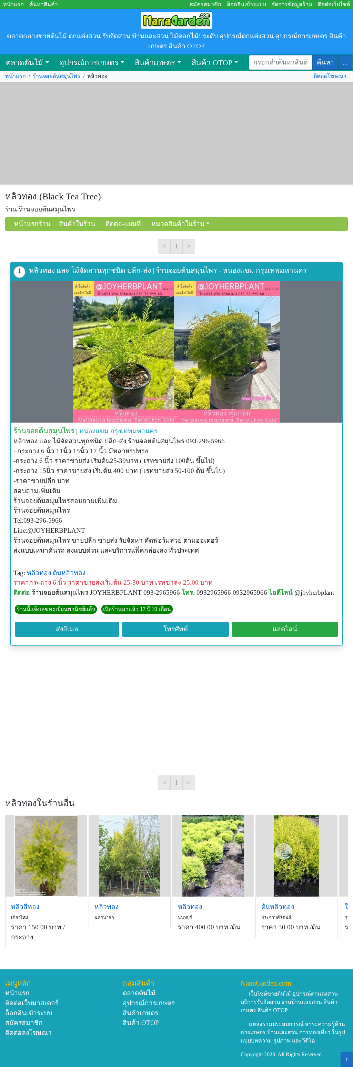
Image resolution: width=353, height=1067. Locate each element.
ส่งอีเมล (67, 629)
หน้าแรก (13, 4)
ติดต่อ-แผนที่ (123, 223)
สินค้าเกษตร (155, 62)
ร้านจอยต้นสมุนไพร (56, 76)
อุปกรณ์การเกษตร (89, 62)
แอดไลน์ (285, 629)
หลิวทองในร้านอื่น (40, 803)
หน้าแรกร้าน (32, 223)
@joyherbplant (314, 592)
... (345, 62)
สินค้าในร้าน (77, 223)
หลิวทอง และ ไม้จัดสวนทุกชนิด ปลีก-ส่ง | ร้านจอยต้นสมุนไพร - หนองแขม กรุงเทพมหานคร (168, 270)
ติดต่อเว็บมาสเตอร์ (32, 1003)
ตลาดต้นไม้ (24, 62)
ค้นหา (325, 62)
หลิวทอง (39, 572)
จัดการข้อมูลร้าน (292, 4)
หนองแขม (94, 431)
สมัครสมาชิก (205, 4)
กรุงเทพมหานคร (134, 431)
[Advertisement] (176, 133)
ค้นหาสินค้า (43, 4)
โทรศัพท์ (175, 629)
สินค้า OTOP (212, 62)
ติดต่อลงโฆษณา (28, 1032)
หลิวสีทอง (25, 906)
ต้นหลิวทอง (69, 572)
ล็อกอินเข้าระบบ (246, 4)
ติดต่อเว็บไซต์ (334, 4)
